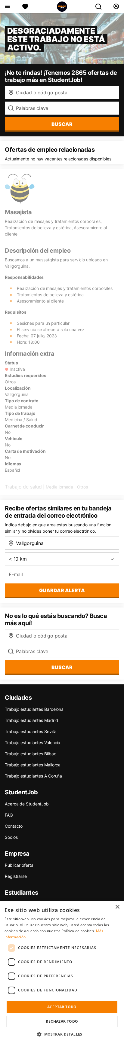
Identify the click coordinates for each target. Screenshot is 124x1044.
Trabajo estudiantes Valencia (32, 742)
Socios (11, 837)
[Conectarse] (116, 6)
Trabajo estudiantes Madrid (31, 720)
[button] (62, 1034)
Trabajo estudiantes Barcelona (34, 709)
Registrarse (16, 876)
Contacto (14, 826)
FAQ (9, 814)
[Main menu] (7, 6)
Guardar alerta (62, 590)
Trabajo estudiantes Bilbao (30, 753)
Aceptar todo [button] (62, 1006)
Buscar (62, 124)
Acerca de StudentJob (27, 803)
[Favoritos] (25, 6)
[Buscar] (101, 6)
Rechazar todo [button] (62, 1021)
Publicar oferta (19, 865)
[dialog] (62, 972)
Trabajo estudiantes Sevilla (31, 731)
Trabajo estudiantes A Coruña (33, 775)
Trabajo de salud (23, 487)
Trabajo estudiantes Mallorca (32, 764)
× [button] (117, 907)
